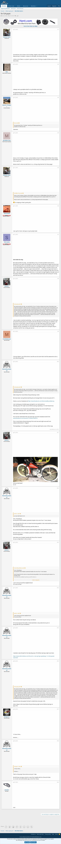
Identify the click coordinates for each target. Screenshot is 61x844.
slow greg (7, 242)
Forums (4, 6)
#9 (58, 331)
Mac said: (16, 123)
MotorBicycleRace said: (19, 568)
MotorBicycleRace (6, 369)
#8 (58, 278)
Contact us (33, 834)
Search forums (20, 8)
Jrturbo (7, 790)
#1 (58, 29)
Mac (7, 72)
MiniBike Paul (7, 140)
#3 (58, 97)
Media (18, 6)
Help (53, 834)
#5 (58, 167)
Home (56, 834)
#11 (58, 432)
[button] (15, 6)
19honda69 (7, 213)
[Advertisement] (37, 42)
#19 (58, 782)
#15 (58, 627)
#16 (58, 661)
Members (33, 6)
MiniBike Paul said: (18, 193)
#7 (58, 234)
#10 (58, 361)
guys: (18, 15)
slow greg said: (17, 304)
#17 (58, 709)
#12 (58, 488)
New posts (13, 8)
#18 (58, 740)
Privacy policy (48, 834)
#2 (58, 64)
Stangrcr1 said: (17, 766)
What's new (11, 6)
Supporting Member (5, 8)
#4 (58, 132)
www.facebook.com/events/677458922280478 (25, 418)
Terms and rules (40, 834)
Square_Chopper (6, 105)
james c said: (17, 513)
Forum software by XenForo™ (30, 836)
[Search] (59, 6)
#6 (58, 205)
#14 (58, 587)
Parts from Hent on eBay (30, 26)
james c (7, 286)
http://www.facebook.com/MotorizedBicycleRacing (41, 401)
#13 (58, 542)
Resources (25, 6)
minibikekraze (7, 339)
